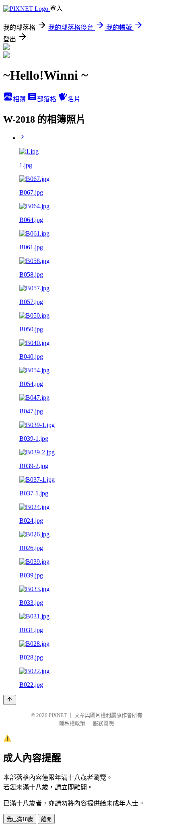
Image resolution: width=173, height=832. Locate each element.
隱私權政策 (72, 723)
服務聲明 (103, 723)
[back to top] (9, 700)
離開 (46, 819)
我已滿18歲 (19, 819)
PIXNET (58, 715)
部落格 (47, 99)
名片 (74, 99)
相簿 (20, 99)
